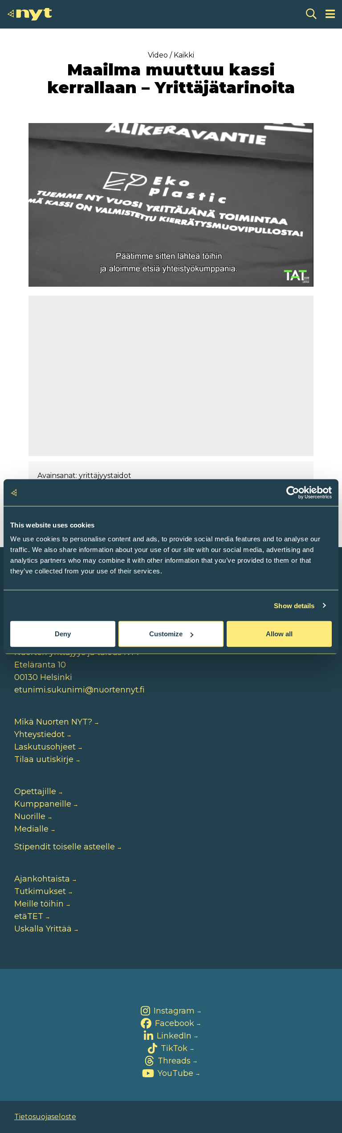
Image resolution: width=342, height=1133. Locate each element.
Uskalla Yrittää (43, 929)
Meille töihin (39, 904)
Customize (166, 634)
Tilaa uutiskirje (43, 759)
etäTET (28, 916)
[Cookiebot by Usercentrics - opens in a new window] (293, 492)
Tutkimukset (40, 891)
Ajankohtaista (42, 879)
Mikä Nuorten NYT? (53, 722)
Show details (294, 605)
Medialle (31, 829)
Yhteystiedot (39, 734)
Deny (63, 634)
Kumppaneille (42, 804)
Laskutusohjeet (45, 747)
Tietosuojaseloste (45, 1116)
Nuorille (29, 816)
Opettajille (35, 791)
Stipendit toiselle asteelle (64, 847)
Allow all (279, 634)
